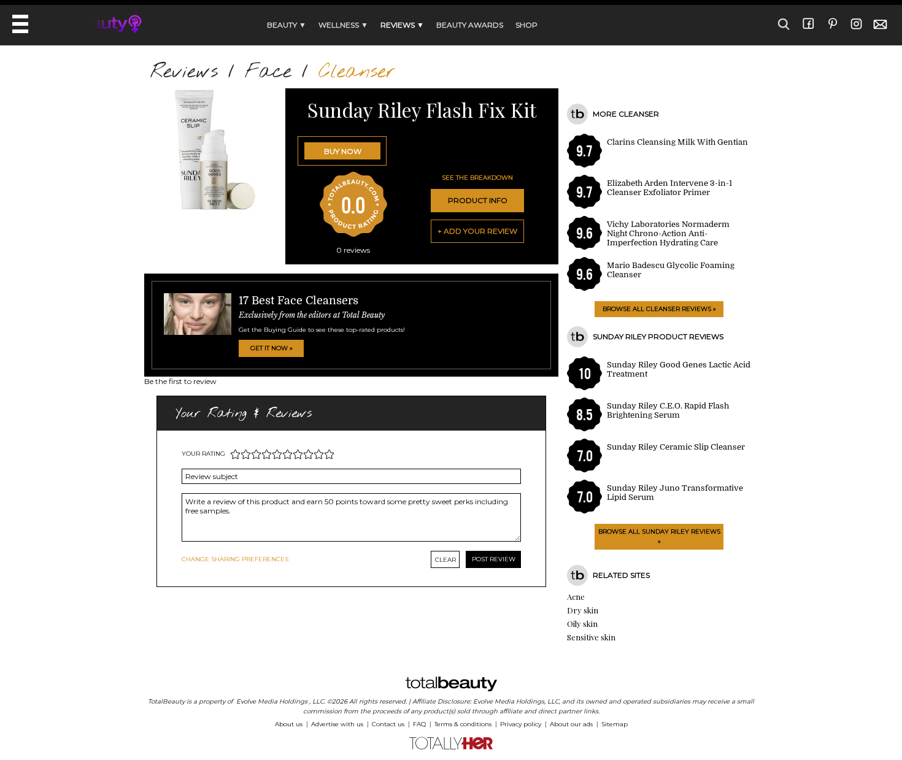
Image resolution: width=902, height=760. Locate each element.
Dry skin (582, 610)
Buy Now (342, 151)
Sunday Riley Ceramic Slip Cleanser (676, 446)
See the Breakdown (477, 178)
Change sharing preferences (235, 559)
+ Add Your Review (477, 231)
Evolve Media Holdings (271, 701)
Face (268, 72)
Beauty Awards (469, 24)
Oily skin (582, 623)
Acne (576, 596)
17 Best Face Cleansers (298, 300)
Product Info (477, 200)
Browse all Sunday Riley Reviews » (659, 536)
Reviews (184, 72)
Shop (526, 24)
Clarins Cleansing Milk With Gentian (677, 142)
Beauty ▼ (286, 24)
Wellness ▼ (343, 24)
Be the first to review (180, 381)
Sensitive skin (591, 637)
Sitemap (614, 724)
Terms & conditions (462, 724)
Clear (445, 560)
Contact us (388, 724)
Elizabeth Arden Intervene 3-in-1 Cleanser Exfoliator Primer (669, 187)
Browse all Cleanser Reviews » (659, 309)
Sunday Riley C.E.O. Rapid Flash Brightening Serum (668, 410)
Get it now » (271, 348)
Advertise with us (337, 724)
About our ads (571, 724)
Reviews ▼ (402, 24)
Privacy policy (520, 724)
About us (289, 724)
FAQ (419, 724)
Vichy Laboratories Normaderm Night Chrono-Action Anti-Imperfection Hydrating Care (668, 233)
